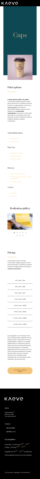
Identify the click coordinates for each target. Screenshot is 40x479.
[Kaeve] (10, 3)
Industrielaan (9, 412)
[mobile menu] (37, 3)
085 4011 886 (10, 428)
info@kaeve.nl (10, 432)
